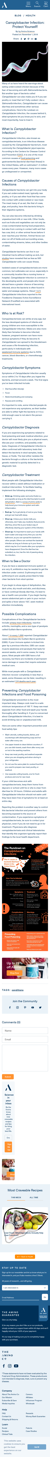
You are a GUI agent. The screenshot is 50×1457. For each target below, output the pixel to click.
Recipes (5, 1431)
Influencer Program (34, 1400)
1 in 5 (38, 290)
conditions (17, 990)
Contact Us (6, 1416)
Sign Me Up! (9, 1147)
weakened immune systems (15, 351)
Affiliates (29, 1397)
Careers (29, 1394)
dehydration (10, 501)
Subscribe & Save (9, 1400)
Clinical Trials (7, 1434)
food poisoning (28, 158)
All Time (34, 1197)
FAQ (3, 1413)
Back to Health (27, 1256)
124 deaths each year (25, 681)
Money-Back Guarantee (35, 1416)
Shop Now (14, 973)
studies (5, 258)
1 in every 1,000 (15, 635)
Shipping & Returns (10, 1419)
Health (30, 15)
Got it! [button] (36, 1446)
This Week (16, 1197)
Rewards (29, 1413)
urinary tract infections (20, 622)
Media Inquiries (8, 1403)
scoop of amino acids (31, 501)
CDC (20, 154)
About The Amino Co (10, 1394)
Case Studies (31, 1431)
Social (4, 1428)
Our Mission (7, 1397)
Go (45, 1297)
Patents (29, 1428)
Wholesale (30, 1403)
